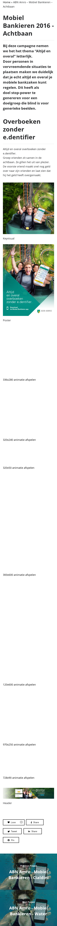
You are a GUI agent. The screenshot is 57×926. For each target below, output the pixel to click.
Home (6, 2)
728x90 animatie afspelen (18, 777)
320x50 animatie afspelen (18, 467)
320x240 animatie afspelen (19, 439)
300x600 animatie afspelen (19, 574)
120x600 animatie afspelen (19, 684)
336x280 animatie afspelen (19, 379)
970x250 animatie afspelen (19, 744)
